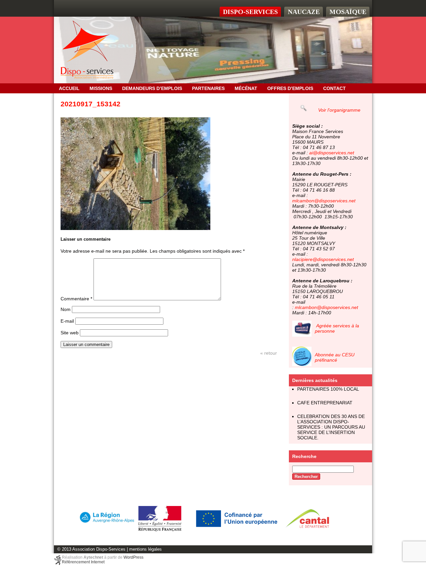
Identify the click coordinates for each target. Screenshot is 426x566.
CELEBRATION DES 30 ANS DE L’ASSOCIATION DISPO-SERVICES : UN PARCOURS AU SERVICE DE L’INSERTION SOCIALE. (331, 427)
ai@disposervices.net (331, 152)
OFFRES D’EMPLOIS (290, 88)
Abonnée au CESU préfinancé (334, 357)
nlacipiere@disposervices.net (323, 259)
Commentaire (76, 298)
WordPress (133, 557)
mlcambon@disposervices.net (323, 200)
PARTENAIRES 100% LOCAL (328, 389)
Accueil (69, 88)
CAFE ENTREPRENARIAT (324, 402)
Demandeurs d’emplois (152, 88)
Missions (101, 88)
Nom (66, 309)
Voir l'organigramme (339, 110)
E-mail (67, 321)
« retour (268, 353)
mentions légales (145, 549)
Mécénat (246, 88)
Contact (334, 88)
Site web (70, 332)
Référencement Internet (83, 562)
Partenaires (208, 88)
